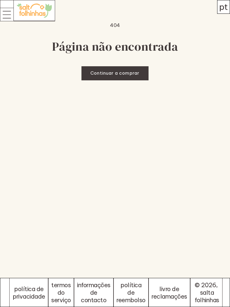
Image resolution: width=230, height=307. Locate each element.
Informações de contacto (94, 292)
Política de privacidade (29, 292)
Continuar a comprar (115, 73)
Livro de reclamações (169, 292)
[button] (6, 14)
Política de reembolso (131, 292)
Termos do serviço (61, 292)
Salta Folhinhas (207, 296)
